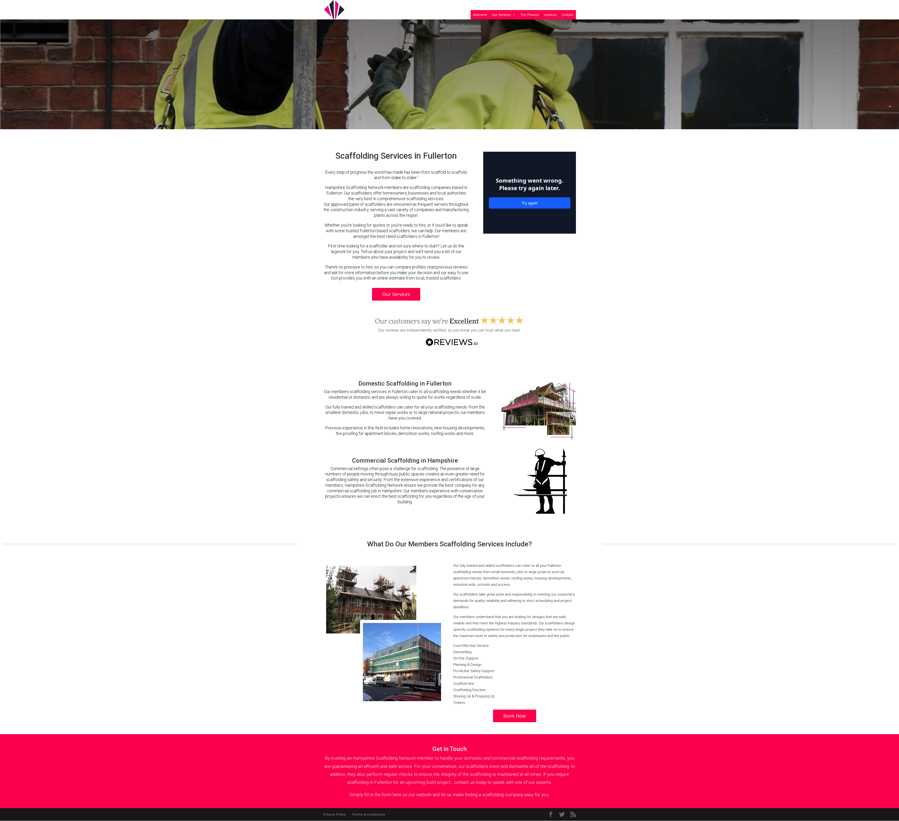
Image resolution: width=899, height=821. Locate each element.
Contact (568, 14)
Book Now (514, 716)
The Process (529, 14)
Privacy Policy (334, 814)
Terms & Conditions (368, 814)
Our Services (501, 14)
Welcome (480, 14)
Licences (550, 14)
